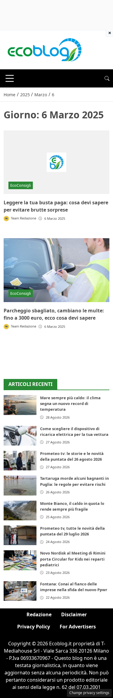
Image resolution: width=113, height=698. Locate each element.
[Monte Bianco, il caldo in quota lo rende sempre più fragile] (20, 510)
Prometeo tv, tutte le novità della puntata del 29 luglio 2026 (72, 531)
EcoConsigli (20, 185)
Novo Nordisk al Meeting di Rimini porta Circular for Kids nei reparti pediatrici (72, 558)
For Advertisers (78, 626)
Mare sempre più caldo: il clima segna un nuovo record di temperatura (70, 403)
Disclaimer (74, 614)
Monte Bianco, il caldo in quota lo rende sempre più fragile (72, 506)
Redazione (39, 614)
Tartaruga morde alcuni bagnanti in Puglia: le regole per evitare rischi (74, 481)
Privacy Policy (33, 626)
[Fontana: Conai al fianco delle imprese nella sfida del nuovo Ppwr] (20, 591)
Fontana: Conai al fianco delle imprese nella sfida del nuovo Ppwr (73, 586)
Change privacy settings (89, 692)
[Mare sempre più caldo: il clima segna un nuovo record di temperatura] (20, 405)
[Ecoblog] (44, 49)
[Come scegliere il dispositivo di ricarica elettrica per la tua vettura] (20, 436)
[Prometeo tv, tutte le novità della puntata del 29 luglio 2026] (20, 535)
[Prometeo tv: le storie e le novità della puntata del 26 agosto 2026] (20, 460)
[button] (107, 78)
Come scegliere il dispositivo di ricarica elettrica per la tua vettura (74, 431)
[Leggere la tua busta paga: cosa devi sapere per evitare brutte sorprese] (56, 162)
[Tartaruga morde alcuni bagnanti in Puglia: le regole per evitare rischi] (20, 485)
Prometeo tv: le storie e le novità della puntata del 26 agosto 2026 (72, 456)
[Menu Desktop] (10, 78)
